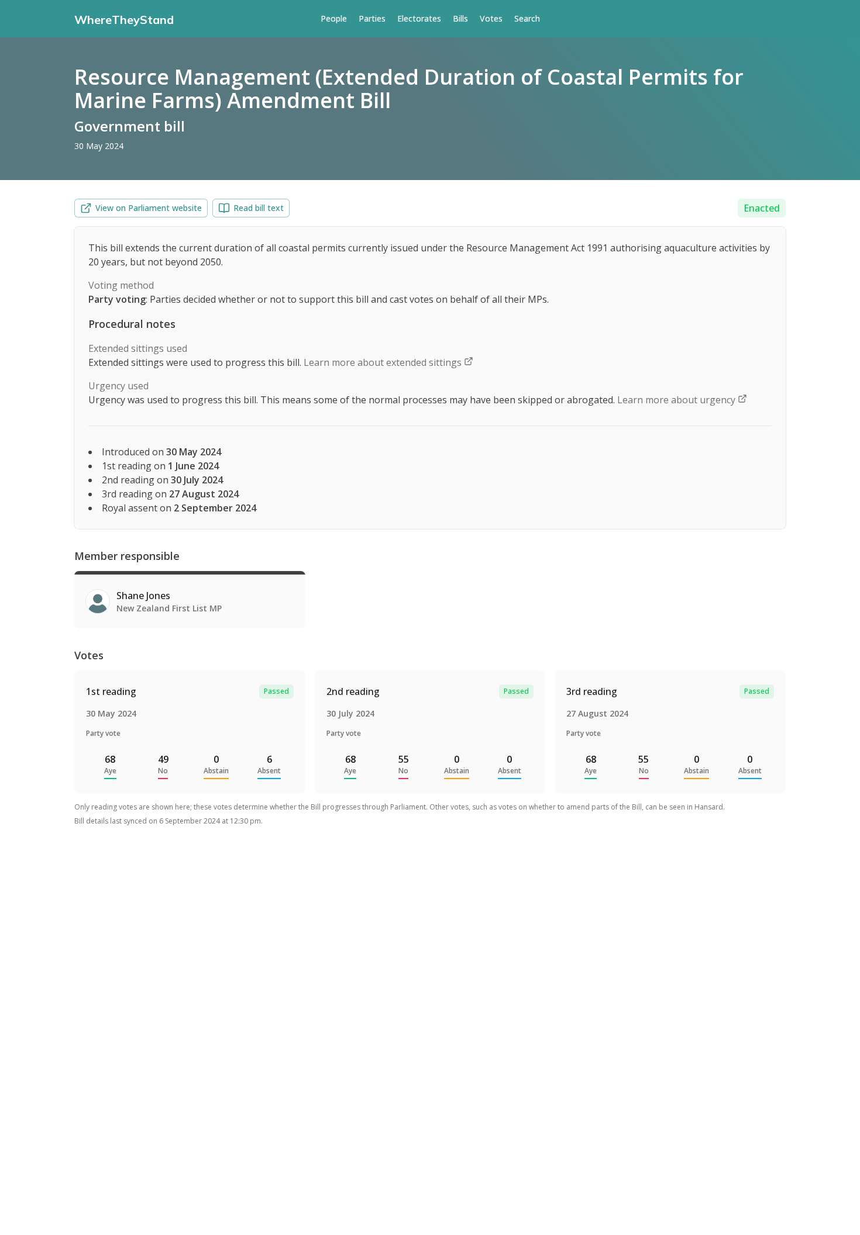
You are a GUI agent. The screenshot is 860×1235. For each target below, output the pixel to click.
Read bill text (258, 207)
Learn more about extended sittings (384, 362)
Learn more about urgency (677, 399)
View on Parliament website (148, 207)
